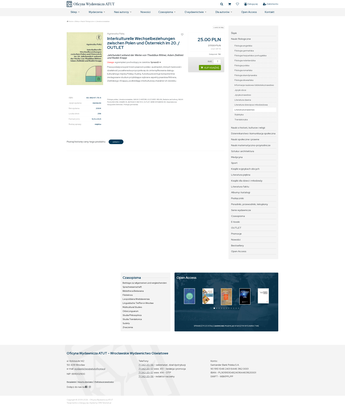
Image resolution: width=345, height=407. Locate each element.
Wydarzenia (95, 12)
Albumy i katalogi (240, 192)
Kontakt (269, 12)
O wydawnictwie (194, 12)
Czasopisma (165, 12)
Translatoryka (241, 119)
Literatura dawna (242, 99)
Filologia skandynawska (245, 75)
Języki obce (240, 90)
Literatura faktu (240, 186)
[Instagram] (90, 386)
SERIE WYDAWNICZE (158, 102)
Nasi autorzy (121, 12)
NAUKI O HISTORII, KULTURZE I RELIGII (147, 99)
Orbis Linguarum (130, 311)
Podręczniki (237, 198)
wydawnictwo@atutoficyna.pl (89, 368)
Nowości (146, 12)
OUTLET (147, 102)
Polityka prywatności (104, 382)
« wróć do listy (219, 27)
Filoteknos (128, 295)
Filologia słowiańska (243, 80)
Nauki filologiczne (87, 21)
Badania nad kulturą (170, 99)
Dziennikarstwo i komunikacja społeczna (253, 133)
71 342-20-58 (146, 376)
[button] (214, 308)
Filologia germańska (131, 104)
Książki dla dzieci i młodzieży (246, 180)
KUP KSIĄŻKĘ (211, 67)
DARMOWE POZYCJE (224, 326)
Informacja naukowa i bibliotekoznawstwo (254, 85)
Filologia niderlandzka (245, 60)
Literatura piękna (240, 174)
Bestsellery (237, 245)
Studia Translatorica (132, 319)
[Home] (91, 4)
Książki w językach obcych (245, 168)
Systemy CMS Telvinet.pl (100, 403)
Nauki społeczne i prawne (245, 139)
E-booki (235, 221)
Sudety (126, 323)
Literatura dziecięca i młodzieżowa (251, 104)
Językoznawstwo (242, 95)
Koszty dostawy (85, 382)
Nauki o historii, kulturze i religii (248, 127)
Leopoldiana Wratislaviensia (136, 299)
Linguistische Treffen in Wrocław (138, 303)
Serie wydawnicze (241, 210)
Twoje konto (72, 403)
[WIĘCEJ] (189, 296)
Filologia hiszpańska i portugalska (250, 55)
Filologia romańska (243, 70)
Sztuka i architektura (242, 151)
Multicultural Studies (132, 307)
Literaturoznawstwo (103, 21)
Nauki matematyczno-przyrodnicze (250, 145)
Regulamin (71, 382)
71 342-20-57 (146, 368)
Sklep (74, 12)
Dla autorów (222, 12)
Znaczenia (128, 327)
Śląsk (234, 33)
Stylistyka (239, 114)
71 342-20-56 (146, 364)
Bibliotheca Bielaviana (133, 291)
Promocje (236, 233)
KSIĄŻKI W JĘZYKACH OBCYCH (131, 102)
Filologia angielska (243, 45)
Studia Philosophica (132, 315)
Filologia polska (112, 99)
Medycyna (237, 157)
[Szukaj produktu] (221, 4)
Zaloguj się (252, 4)
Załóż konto (272, 4)
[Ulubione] (237, 4)
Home (71, 21)
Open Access (249, 12)
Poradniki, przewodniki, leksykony (249, 204)
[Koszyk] (229, 4)
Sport (234, 162)
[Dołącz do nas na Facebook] (86, 386)
